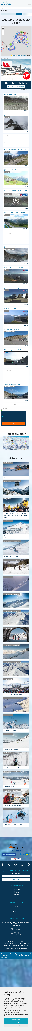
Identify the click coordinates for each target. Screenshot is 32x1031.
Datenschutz (19, 941)
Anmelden (16, 879)
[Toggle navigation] (29, 3)
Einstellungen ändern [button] (16, 1025)
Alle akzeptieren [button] (16, 1019)
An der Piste (16, 909)
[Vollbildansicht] (3, 28)
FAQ (10, 945)
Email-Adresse (16, 873)
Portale (5, 945)
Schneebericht (11, 14)
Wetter (25, 14)
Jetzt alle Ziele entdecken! (17, 86)
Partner (26, 943)
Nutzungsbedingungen (9, 943)
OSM (18, 55)
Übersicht (3, 14)
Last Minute (16, 906)
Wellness (16, 911)
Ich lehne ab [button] (16, 1022)
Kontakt (20, 943)
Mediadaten (24, 945)
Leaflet (13, 55)
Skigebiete (16, 892)
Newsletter (16, 945)
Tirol (5, 7)
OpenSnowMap (22, 55)
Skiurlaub (16, 895)
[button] (21, 32)
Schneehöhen (16, 889)
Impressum (10, 941)
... (1, 7)
